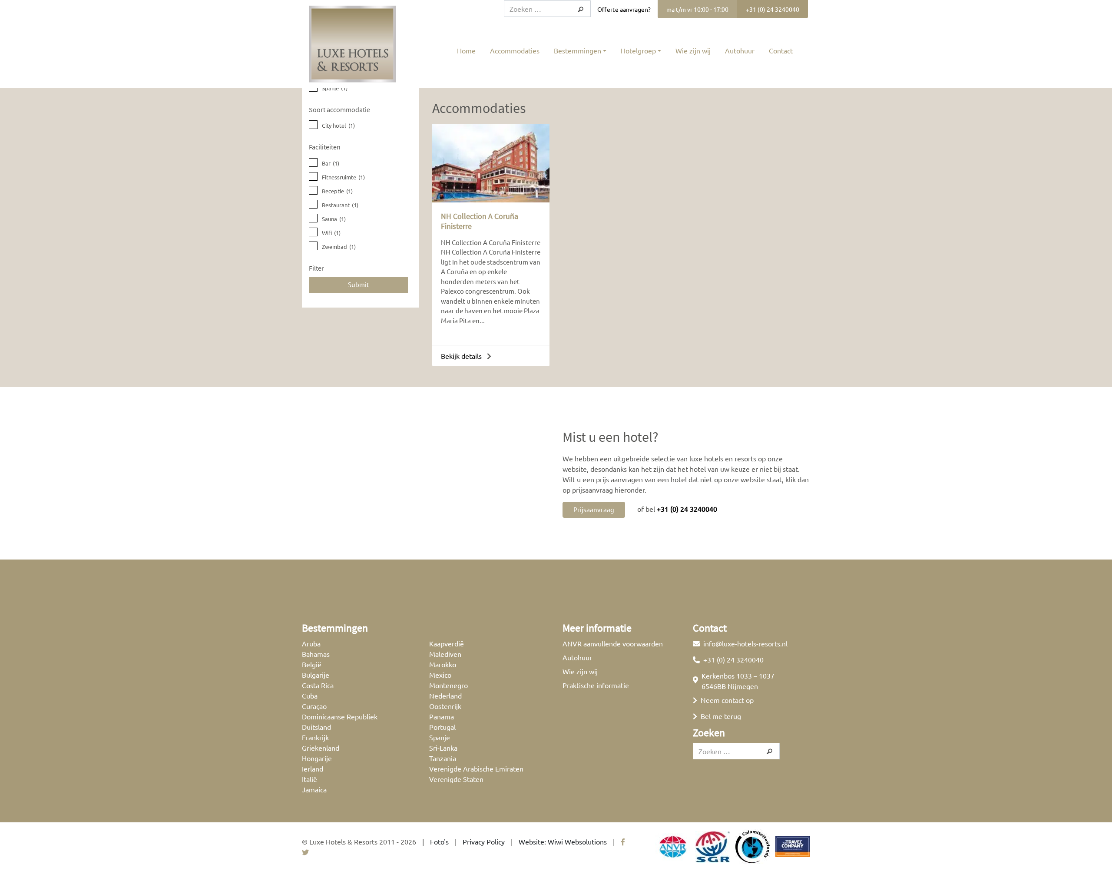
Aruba (311, 643)
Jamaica (314, 789)
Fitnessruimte (343, 177)
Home (466, 50)
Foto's (439, 841)
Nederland (445, 695)
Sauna (334, 218)
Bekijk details (462, 355)
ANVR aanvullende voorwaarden (613, 643)
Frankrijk (315, 737)
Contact (781, 50)
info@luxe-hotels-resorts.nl (745, 643)
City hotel (338, 125)
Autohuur (740, 50)
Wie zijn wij (693, 50)
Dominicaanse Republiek (339, 716)
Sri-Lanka (443, 747)
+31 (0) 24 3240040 (772, 9)
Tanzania (442, 758)
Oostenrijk (445, 706)
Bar (330, 163)
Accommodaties (514, 50)
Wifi (331, 232)
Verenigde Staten (456, 779)
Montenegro (448, 685)
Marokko (442, 664)
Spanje (335, 88)
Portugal (442, 726)
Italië (309, 779)
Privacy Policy (484, 841)
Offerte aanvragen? (624, 9)
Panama (441, 716)
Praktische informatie (596, 685)
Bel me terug (721, 716)
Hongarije (317, 758)
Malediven (445, 653)
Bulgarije (315, 674)
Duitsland (316, 726)
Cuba (310, 695)
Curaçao (314, 706)
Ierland (312, 768)
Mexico (440, 674)
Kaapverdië (446, 643)
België (311, 664)
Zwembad (339, 246)
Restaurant (340, 205)
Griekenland (320, 747)
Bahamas (316, 653)
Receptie (337, 191)
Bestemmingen (577, 50)
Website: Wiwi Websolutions (563, 841)
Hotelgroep (638, 50)
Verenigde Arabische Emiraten (476, 768)
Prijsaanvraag (593, 509)
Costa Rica (318, 685)
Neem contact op (727, 699)
